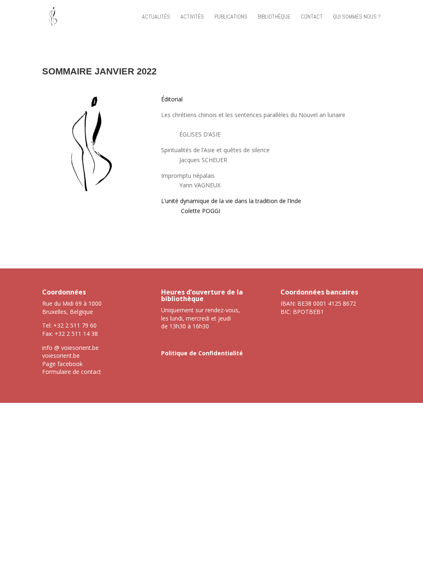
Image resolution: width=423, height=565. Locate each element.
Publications (230, 17)
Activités (192, 17)
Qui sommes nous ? (357, 17)
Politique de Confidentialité (202, 353)
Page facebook (62, 364)
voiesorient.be (61, 355)
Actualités (156, 17)
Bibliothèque (274, 17)
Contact (312, 17)
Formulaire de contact (71, 372)
